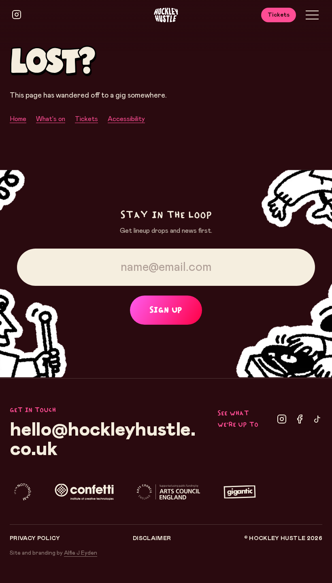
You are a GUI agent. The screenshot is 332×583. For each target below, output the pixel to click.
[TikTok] (317, 419)
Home (18, 119)
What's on (50, 119)
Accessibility (126, 119)
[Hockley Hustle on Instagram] (16, 14)
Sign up (166, 310)
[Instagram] (282, 419)
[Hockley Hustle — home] (166, 15)
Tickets (278, 15)
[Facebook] (299, 419)
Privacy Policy (35, 538)
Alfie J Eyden (80, 553)
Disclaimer (152, 538)
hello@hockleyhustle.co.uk (103, 440)
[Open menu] (312, 15)
